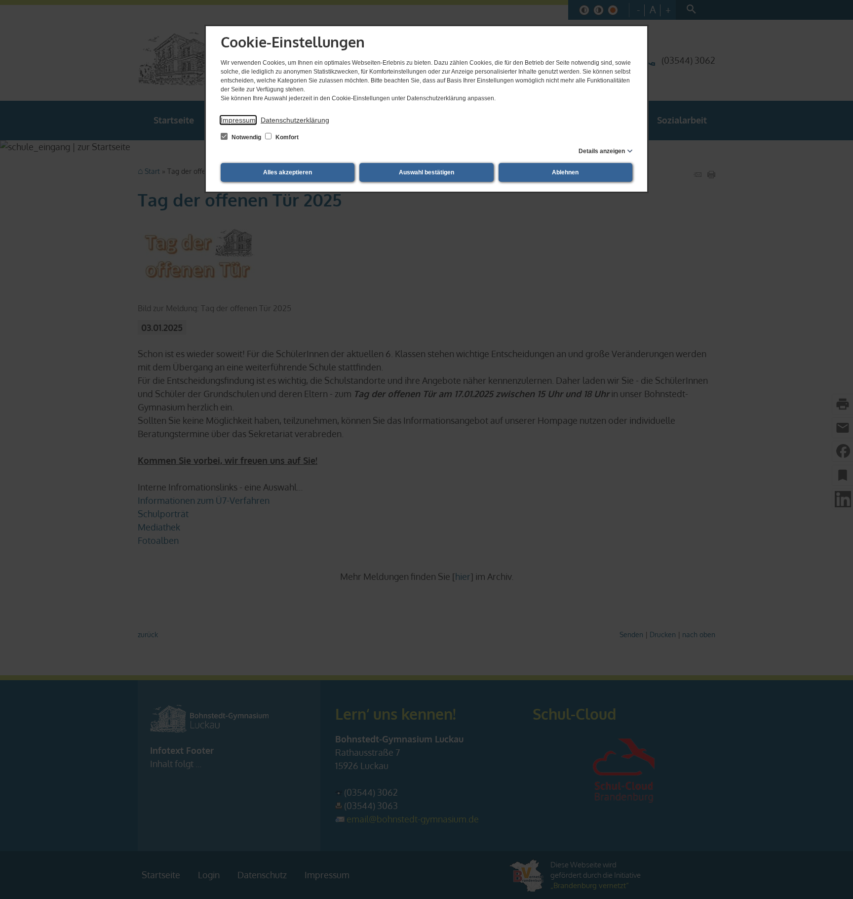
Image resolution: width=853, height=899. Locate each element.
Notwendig (246, 137)
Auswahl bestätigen (426, 172)
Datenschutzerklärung (295, 120)
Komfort (286, 137)
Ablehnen (565, 172)
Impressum (238, 120)
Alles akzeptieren (287, 172)
